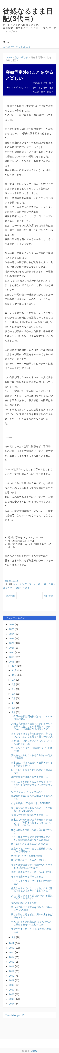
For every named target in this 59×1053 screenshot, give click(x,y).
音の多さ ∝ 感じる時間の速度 (26, 855)
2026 (12, 624)
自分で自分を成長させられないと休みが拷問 (31, 771)
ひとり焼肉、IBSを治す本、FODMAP (30, 803)
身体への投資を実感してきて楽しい (29, 814)
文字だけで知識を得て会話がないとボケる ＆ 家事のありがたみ (31, 866)
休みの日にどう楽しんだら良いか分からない (31, 831)
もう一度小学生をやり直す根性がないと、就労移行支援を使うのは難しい (30, 838)
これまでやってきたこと (17, 46)
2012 (12, 966)
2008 (12, 984)
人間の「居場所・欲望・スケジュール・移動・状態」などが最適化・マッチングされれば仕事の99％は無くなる (32, 726)
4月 (14, 703)
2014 (12, 957)
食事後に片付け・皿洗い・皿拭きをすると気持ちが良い (31, 764)
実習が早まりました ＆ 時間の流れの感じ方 (31, 930)
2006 (12, 994)
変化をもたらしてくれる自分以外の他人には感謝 (31, 757)
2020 (12, 652)
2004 (12, 1003)
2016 (12, 947)
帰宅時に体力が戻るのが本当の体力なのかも (31, 797)
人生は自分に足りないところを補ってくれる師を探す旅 (31, 742)
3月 (14, 707)
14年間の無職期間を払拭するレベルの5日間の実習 (31, 718)
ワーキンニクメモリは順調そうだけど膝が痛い (31, 749)
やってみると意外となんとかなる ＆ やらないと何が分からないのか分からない (32, 784)
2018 (12, 661)
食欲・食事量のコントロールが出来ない (31, 872)
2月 (14, 712)
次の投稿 (10, 595)
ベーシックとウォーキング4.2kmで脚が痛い (31, 882)
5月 (14, 698)
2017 (12, 943)
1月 (14, 937)
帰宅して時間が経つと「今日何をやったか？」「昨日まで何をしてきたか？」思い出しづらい (32, 822)
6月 (14, 693)
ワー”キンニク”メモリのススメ (27, 791)
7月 (14, 689)
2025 (12, 629)
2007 (12, 989)
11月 (14, 670)
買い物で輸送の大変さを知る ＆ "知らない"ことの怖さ (31, 908)
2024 (12, 633)
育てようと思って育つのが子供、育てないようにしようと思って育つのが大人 (32, 735)
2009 (12, 980)
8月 (14, 684)
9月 (14, 679)
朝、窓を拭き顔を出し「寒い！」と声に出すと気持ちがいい (31, 809)
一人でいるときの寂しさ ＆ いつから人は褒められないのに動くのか (31, 923)
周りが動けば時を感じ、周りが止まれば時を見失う (31, 916)
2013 (12, 961)
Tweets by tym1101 (15, 1015)
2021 (12, 647)
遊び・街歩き (21, 57)
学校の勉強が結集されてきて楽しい (29, 777)
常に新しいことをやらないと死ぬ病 (29, 844)
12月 (14, 665)
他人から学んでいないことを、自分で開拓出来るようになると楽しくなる (31, 890)
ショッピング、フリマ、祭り (23, 87)
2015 (12, 952)
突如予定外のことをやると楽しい (28, 860)
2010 (12, 975)
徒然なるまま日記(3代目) (28, 14)
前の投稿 (48, 595)
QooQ (34, 1050)
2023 (12, 638)
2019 (12, 657)
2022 (12, 643)
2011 (12, 971)
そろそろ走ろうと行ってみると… (28, 876)
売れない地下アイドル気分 (25, 902)
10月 (14, 675)
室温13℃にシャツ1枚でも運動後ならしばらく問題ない (31, 850)
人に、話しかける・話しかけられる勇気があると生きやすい (31, 897)
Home (9, 57)
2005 (12, 998)
